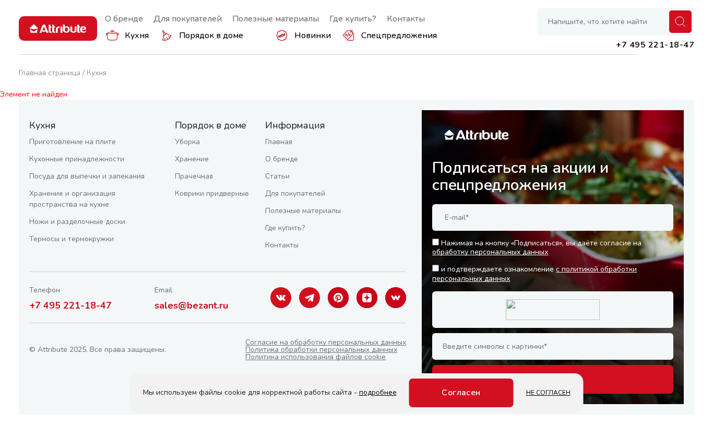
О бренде (124, 19)
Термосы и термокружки (71, 239)
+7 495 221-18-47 (70, 305)
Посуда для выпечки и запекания (87, 176)
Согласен (461, 392)
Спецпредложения (399, 35)
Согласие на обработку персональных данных (325, 342)
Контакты (406, 19)
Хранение (192, 159)
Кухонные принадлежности (76, 159)
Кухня (137, 35)
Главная (278, 142)
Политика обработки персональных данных (321, 350)
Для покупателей (187, 19)
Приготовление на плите (72, 142)
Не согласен (548, 392)
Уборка (187, 142)
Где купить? (352, 19)
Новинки (312, 35)
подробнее (378, 392)
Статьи (277, 176)
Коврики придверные (212, 193)
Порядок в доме (211, 35)
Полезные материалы (275, 19)
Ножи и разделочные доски (77, 222)
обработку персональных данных (490, 252)
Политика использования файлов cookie (315, 357)
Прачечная (194, 176)
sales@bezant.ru (191, 305)
